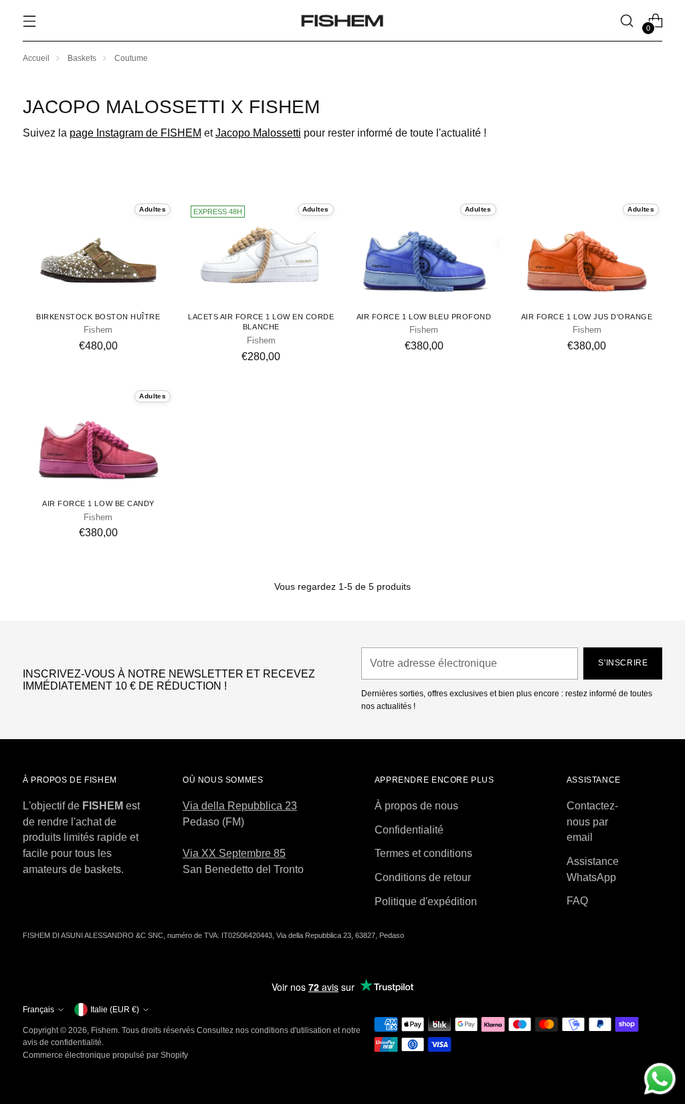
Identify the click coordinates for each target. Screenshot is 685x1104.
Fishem (104, 1030)
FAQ (577, 900)
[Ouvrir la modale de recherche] (626, 21)
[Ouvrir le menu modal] (29, 21)
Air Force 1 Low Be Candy (98, 503)
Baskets (82, 58)
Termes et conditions (423, 853)
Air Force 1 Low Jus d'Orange (587, 317)
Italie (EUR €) (114, 1009)
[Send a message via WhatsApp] (660, 1078)
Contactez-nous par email (592, 821)
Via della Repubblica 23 (240, 805)
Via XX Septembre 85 (234, 853)
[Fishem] (342, 20)
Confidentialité (409, 830)
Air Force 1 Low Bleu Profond (424, 317)
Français (38, 1009)
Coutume (131, 58)
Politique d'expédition (426, 901)
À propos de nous (416, 805)
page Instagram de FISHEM (135, 133)
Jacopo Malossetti (258, 133)
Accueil (36, 58)
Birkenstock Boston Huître (98, 317)
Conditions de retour (423, 877)
